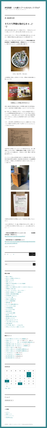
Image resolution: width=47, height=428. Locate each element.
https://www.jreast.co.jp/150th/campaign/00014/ (15, 236)
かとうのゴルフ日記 (10, 309)
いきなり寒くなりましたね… (12, 321)
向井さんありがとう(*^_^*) (12, 319)
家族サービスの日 (10, 280)
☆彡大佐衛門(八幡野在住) (26, 342)
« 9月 (6, 388)
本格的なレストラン (10, 285)
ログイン (8, 412)
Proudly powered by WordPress (27, 424)
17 (6, 381)
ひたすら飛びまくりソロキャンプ (13, 338)
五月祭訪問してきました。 (12, 295)
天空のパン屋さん (10, 347)
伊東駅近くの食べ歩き (11, 288)
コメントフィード (10, 415)
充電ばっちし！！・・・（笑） (13, 340)
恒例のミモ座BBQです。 (11, 299)
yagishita (6, 246)
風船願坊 (24, 338)
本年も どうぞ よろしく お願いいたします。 (15, 326)
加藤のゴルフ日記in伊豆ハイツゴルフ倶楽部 (15, 283)
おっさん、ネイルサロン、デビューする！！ (16, 290)
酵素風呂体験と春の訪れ (11, 316)
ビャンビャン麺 (9, 297)
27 (20, 383)
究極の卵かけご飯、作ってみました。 (14, 344)
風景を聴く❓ (9, 302)
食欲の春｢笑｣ (9, 311)
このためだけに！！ (10, 352)
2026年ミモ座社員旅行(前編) (12, 293)
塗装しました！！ (10, 281)
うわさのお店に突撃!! (10, 313)
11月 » (9, 388)
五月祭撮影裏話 (9, 307)
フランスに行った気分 (11, 306)
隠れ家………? (9, 314)
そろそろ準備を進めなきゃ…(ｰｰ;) (19, 25)
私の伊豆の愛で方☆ (10, 356)
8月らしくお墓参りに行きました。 (13, 278)
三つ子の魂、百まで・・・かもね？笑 (14, 325)
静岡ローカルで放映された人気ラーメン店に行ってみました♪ (19, 287)
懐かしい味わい (9, 276)
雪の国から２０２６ (10, 318)
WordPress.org (9, 417)
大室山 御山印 (9, 323)
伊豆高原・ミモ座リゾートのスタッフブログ (22, 7)
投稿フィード (9, 414)
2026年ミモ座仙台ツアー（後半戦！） (14, 292)
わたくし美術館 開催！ (11, 300)
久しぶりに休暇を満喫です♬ (12, 304)
